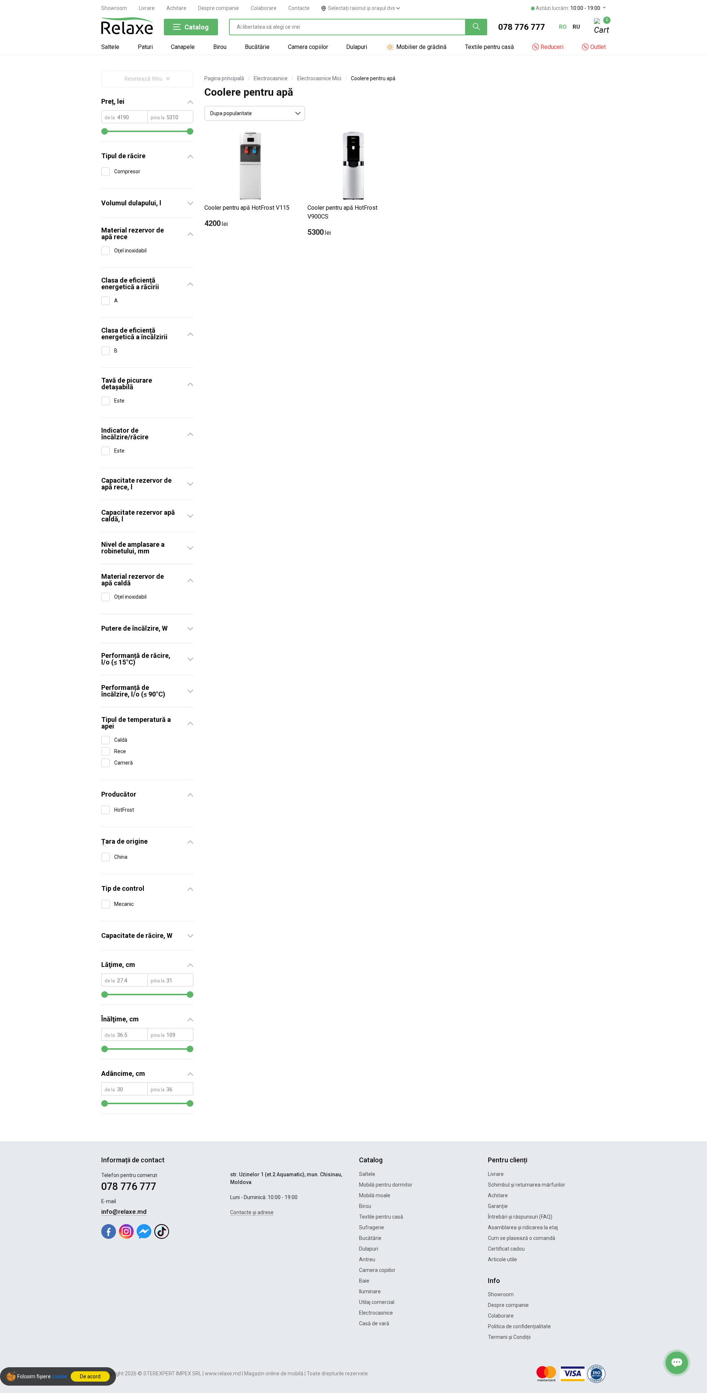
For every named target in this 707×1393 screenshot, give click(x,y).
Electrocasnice (271, 78)
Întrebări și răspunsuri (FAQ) (520, 1217)
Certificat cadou (506, 1249)
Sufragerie (371, 1227)
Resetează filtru (147, 78)
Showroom (114, 8)
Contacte (299, 8)
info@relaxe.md (124, 1211)
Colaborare (264, 8)
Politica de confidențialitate (519, 1326)
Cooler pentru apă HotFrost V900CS (342, 212)
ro (563, 27)
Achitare (176, 8)
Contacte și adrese (252, 1212)
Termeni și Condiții (509, 1337)
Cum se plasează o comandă (521, 1238)
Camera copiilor (308, 46)
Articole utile (502, 1259)
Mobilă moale (374, 1195)
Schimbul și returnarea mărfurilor (526, 1185)
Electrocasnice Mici (319, 78)
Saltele (110, 46)
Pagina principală (224, 78)
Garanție (498, 1206)
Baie (364, 1281)
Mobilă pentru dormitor (385, 1185)
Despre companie (218, 8)
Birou (219, 46)
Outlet (597, 46)
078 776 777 (521, 27)
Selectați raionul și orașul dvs (362, 8)
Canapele (183, 46)
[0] (600, 27)
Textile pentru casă (489, 46)
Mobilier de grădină (421, 46)
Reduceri (551, 46)
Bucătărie (257, 46)
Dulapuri (356, 46)
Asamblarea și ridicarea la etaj (523, 1227)
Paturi (145, 46)
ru (576, 27)
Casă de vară (374, 1323)
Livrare (147, 8)
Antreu (367, 1259)
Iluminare (370, 1291)
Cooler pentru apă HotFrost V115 (246, 207)
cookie (59, 1376)
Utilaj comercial (376, 1302)
